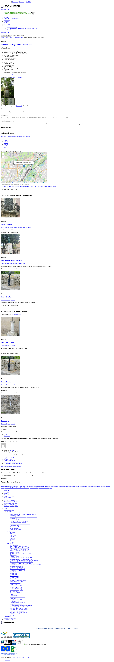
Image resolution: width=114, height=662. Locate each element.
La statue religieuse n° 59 (16, 588)
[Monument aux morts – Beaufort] (10, 253)
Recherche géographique (10, 618)
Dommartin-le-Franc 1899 (16, 566)
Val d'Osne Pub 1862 (15, 614)
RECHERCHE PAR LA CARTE (12, 18)
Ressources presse (8, 619)
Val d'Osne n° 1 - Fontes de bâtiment (19, 609)
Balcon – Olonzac (6, 224)
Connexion (21, 2)
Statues (41, 186)
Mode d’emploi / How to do (10, 503)
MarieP (29, 227)
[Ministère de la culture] (14, 644)
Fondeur (12, 536)
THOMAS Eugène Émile (50, 186)
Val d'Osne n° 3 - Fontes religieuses (18, 612)
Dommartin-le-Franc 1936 (16, 567)
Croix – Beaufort (6, 297)
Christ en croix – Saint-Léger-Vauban (13, 463)
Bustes (8, 486)
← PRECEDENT (7, 151)
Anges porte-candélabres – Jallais (12, 462)
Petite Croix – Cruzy (7, 342)
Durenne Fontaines (14, 577)
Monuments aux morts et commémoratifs (11, 263)
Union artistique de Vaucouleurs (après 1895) (21, 605)
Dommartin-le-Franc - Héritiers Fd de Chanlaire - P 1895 (24, 560)
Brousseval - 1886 (14, 552)
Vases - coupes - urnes (15, 529)
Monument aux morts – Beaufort (11, 260)
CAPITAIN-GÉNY (14, 486)
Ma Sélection (7, 495)
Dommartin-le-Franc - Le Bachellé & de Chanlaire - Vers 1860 (25, 564)
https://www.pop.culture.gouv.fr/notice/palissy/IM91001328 (15, 136)
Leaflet (14, 182)
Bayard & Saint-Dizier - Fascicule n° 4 (19, 549)
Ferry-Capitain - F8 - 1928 (16, 581)
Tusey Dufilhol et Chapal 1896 (17, 597)
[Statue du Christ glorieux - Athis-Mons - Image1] (4, 104)
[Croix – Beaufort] (10, 290)
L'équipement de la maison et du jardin (19, 519)
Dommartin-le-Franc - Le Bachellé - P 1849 (20, 563)
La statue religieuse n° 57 (16, 587)
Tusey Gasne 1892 (14, 601)
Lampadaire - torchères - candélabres (19, 521)
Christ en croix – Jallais (9, 460)
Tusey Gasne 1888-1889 (16, 599)
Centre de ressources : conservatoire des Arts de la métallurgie (22, 28)
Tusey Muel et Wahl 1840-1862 (17, 602)
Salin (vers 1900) (14, 591)
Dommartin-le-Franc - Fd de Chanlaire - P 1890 (21, 559)
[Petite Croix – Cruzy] (10, 335)
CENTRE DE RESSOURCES (23, 657)
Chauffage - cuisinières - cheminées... (19, 512)
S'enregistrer (15, 2)
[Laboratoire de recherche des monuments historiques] (20, 644)
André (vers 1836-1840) (16, 545)
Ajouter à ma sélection (16, 77)
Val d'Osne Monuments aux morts (18, 608)
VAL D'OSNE (33, 488)
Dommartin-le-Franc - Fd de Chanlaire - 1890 (21, 557)
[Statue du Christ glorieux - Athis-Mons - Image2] (11, 104)
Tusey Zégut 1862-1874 (16, 604)
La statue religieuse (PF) (16, 585)
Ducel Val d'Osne (14, 571)
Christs (12, 186)
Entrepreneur (13, 535)
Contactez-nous (7, 616)
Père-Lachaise (106, 486)
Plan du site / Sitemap (9, 504)
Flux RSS (28, 2)
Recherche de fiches (5, 35)
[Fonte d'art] (2, 644)
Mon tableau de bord (9, 496)
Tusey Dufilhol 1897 (15, 595)
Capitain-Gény (13, 555)
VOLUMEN (7, 21)
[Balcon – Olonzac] (10, 217)
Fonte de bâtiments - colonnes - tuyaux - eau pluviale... (23, 517)
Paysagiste (12, 539)
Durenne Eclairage (14, 576)
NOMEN (6, 22)
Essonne (17, 186)
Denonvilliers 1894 (14, 556)
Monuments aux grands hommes (78, 486)
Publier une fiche (5, 9)
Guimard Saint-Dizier (15, 583)
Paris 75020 (100, 486)
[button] (24, 166)
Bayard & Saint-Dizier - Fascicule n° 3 (19, 548)
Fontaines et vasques (36, 486)
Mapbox (45, 182)
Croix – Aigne (5, 421)
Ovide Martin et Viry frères (16, 590)
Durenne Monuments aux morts (17, 578)
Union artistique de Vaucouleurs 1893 (19, 606)
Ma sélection (7, 24)
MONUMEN (7, 20)
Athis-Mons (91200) (6, 186)
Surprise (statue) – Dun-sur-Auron (12, 457)
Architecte (12, 532)
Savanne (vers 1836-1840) (16, 592)
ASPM (13, 657)
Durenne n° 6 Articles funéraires (18, 580)
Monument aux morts (50, 486)
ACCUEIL (6, 17)
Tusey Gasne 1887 (14, 598)
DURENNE (25, 486)
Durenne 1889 (13, 574)
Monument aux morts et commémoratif (61, 486)
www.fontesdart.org (12, 27)
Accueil (2, 37)
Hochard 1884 (13, 584)
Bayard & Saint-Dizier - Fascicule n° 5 (19, 550)
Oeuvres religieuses (18, 37)
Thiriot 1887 (13, 594)
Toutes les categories (9, 510)
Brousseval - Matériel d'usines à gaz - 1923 (20, 553)
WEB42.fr (7, 660)
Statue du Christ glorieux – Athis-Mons (16, 45)
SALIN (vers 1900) (5, 488)
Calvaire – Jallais (8, 459)
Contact (9, 29)
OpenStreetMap (25, 182)
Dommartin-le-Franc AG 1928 (17, 569)
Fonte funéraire (13, 518)
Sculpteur (13, 488)
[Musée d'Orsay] (8, 644)
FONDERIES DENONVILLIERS (27, 186)
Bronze (4, 486)
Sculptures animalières (15, 526)
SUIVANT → (15, 151)
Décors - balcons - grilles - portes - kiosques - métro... (14, 227)
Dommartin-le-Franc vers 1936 (17, 570)
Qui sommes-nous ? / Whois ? (11, 501)
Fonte (38, 186)
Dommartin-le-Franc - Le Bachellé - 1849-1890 (21, 562)
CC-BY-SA (36, 182)
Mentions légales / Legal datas (11, 506)
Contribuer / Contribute (9, 500)
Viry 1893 (12, 615)
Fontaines (29, 486)
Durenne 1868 (13, 573)
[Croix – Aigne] (10, 414)
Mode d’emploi (7, 497)
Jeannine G (19, 106)
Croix (21, 486)
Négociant (12, 538)
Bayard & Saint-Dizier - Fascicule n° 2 (19, 546)
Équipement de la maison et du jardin (44, 488)
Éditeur (11, 534)
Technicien (12, 542)
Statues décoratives (24, 488)
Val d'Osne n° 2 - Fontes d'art (17, 611)
